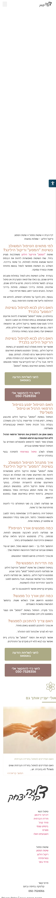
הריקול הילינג (28, 254)
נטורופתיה (43, 858)
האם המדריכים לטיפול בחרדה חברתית (34, 758)
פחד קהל (43, 822)
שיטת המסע (42, 850)
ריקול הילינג (42, 854)
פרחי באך (43, 861)
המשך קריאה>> (15, 773)
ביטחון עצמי (42, 826)
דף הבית (48, 235)
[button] (5, 4)
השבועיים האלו (41, 833)
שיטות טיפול (35, 235)
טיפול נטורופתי (28, 451)
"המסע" (41, 254)
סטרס (45, 830)
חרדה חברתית (41, 818)
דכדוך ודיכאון (41, 814)
